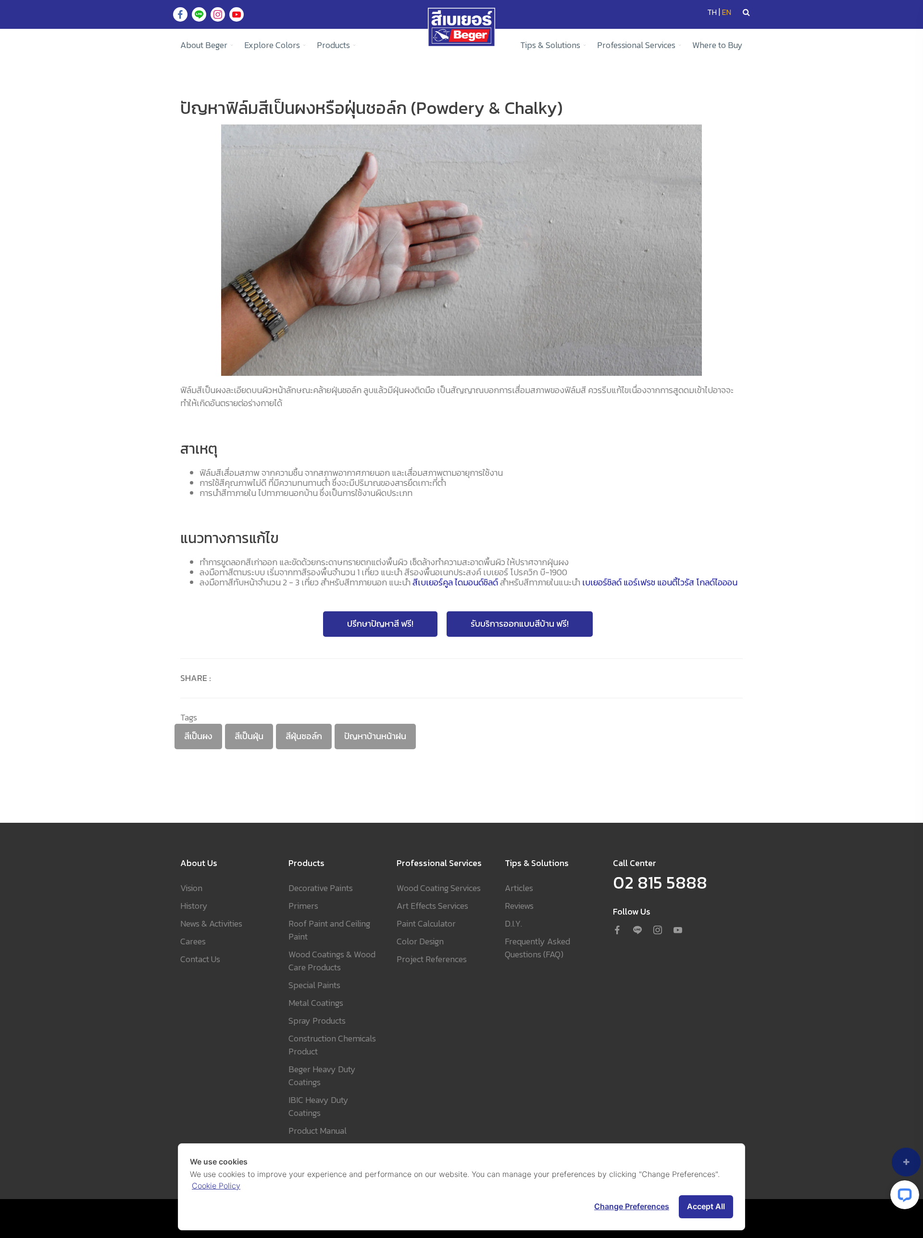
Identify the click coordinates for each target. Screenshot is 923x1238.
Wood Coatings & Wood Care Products (331, 961)
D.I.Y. (513, 923)
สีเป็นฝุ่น (249, 736)
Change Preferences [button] (631, 1206)
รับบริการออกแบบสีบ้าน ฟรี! (520, 623)
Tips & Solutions (550, 44)
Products (333, 44)
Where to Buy (717, 44)
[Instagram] (657, 931)
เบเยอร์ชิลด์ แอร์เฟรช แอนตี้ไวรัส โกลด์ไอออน (659, 583)
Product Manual (317, 1130)
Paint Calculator (426, 923)
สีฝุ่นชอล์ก (304, 736)
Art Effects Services (432, 905)
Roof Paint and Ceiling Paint (329, 930)
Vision (191, 887)
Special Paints (314, 984)
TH (712, 12)
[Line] (637, 931)
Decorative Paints (320, 887)
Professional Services (636, 44)
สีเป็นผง (198, 736)
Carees (193, 941)
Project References (432, 959)
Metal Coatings (315, 1002)
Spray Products (317, 1020)
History (194, 905)
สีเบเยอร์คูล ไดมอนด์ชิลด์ (455, 583)
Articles (519, 887)
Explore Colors (272, 44)
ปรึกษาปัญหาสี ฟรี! (380, 623)
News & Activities (211, 923)
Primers (303, 905)
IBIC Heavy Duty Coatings (318, 1106)
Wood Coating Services (439, 887)
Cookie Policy (216, 1185)
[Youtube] (678, 931)
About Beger (203, 44)
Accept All (706, 1206)
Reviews (519, 905)
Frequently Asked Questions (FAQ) (537, 948)
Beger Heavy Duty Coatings (322, 1076)
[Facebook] (617, 931)
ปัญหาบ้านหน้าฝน (375, 736)
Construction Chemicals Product (332, 1045)
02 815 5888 (660, 882)
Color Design (420, 941)
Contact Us (200, 959)
